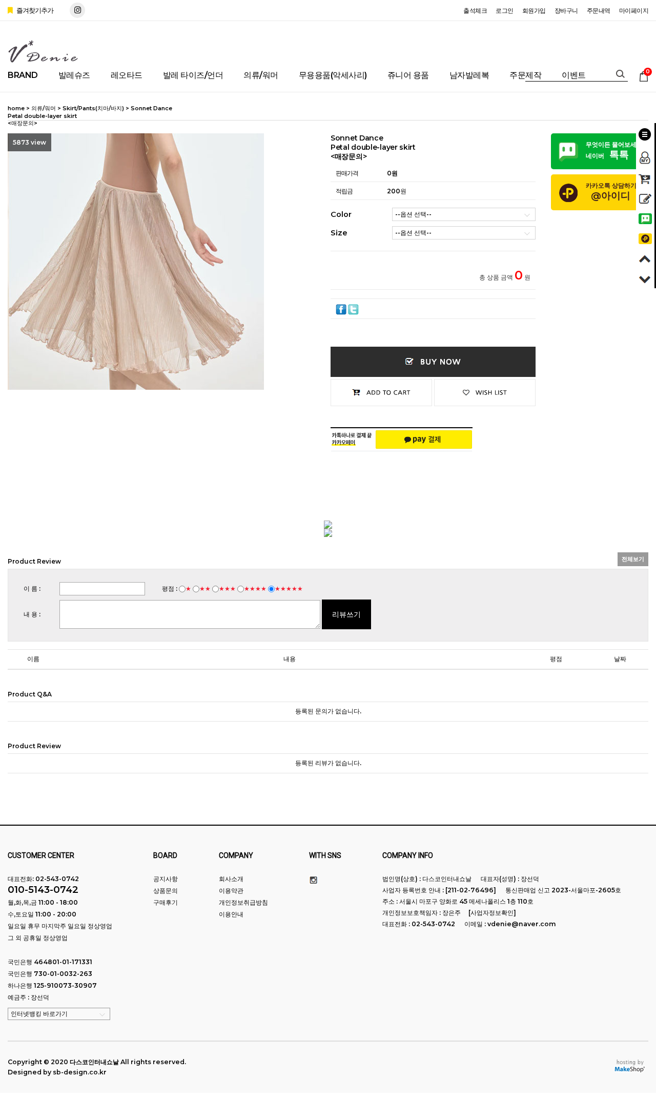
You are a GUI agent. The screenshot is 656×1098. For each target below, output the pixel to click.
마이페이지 (634, 10)
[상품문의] (645, 197)
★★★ (227, 588)
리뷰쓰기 (346, 614)
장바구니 (566, 10)
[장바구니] (645, 177)
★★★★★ (289, 588)
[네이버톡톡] (645, 217)
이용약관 (231, 890)
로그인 (505, 10)
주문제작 (525, 75)
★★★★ (255, 588)
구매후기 (165, 902)
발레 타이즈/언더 (193, 75)
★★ (205, 588)
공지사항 (165, 879)
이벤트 (574, 75)
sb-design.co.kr (80, 1072)
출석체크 (475, 10)
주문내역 (598, 10)
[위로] (645, 257)
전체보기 (633, 559)
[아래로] (645, 277)
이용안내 (231, 914)
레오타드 (126, 75)
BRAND (23, 75)
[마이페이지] (645, 154)
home (16, 108)
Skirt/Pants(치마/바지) (93, 108)
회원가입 (534, 10)
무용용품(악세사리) (333, 75)
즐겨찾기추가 (34, 10)
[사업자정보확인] (492, 912)
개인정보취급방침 (243, 902)
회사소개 (231, 879)
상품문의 (165, 890)
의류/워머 (260, 75)
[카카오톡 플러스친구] (645, 237)
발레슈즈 (74, 75)
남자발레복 (469, 75)
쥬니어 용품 (408, 75)
